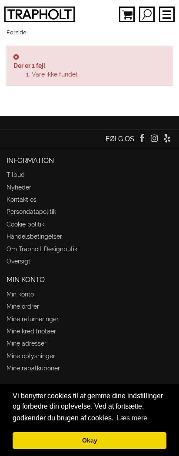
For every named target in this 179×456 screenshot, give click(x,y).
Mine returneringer (33, 319)
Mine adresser (26, 343)
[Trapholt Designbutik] (37, 14)
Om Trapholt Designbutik (42, 249)
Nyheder (19, 187)
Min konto (20, 294)
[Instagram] (155, 139)
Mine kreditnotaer (31, 331)
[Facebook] (142, 139)
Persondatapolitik (31, 211)
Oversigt (18, 261)
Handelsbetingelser (34, 236)
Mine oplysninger (31, 356)
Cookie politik (25, 224)
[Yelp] (167, 139)
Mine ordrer (23, 306)
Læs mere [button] (131, 418)
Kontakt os (21, 199)
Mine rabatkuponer (33, 368)
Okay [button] (89, 440)
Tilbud (16, 174)
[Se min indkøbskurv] (126, 14)
